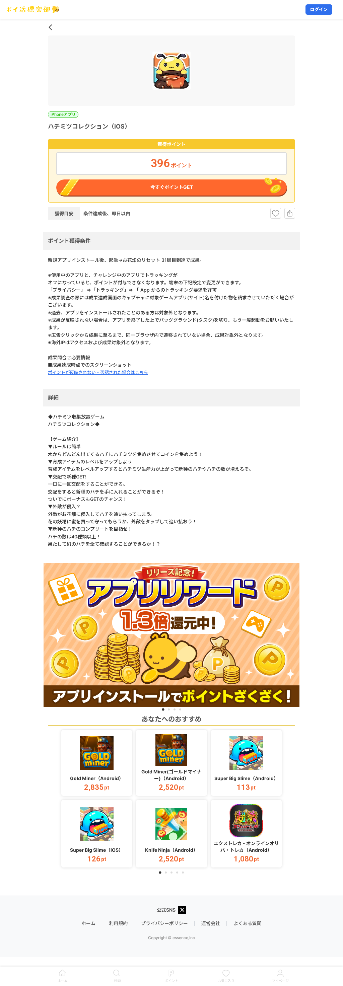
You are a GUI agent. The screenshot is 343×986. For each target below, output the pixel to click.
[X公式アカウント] (182, 910)
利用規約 (118, 923)
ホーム (88, 923)
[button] (96, 763)
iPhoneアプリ (63, 114)
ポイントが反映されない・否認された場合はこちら (98, 372)
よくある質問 (247, 923)
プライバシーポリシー (164, 923)
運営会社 (210, 923)
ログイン (319, 9)
